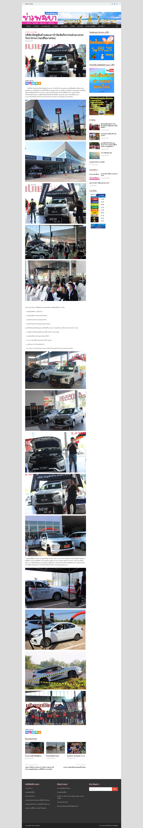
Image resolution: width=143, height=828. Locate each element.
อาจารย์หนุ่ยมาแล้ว (106, 153)
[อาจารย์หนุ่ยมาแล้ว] (94, 153)
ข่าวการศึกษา (64, 26)
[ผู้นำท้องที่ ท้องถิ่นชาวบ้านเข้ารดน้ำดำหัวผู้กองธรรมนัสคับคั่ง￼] (94, 124)
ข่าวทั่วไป (36, 26)
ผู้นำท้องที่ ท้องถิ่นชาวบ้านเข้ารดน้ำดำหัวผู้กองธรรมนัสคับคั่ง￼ (109, 125)
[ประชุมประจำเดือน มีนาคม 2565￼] (94, 134)
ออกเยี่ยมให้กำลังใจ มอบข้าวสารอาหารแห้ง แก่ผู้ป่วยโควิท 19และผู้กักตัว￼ (109, 144)
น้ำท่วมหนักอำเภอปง (52, 756)
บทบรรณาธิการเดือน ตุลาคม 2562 (99, 183)
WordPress (108, 825)
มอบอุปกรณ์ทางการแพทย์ (96, 162)
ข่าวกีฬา (72, 26)
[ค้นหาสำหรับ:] (103, 789)
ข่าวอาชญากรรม (45, 26)
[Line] (36, 83)
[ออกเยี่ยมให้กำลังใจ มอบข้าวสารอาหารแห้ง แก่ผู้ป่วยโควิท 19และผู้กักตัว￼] (94, 143)
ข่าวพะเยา (37, 825)
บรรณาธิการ (101, 26)
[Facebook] (112, 3)
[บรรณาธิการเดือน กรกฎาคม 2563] (94, 174)
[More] (39, 83)
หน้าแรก (29, 26)
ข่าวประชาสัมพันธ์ (90, 26)
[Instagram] (117, 3)
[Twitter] (115, 3)
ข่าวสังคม (55, 26)
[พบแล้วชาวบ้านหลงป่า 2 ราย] (76, 748)
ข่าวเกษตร (80, 26)
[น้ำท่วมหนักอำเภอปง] (55, 748)
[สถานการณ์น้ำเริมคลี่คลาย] (34, 748)
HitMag (116, 825)
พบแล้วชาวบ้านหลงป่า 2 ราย (76, 756)
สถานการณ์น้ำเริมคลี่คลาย (33, 756)
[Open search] (117, 26)
